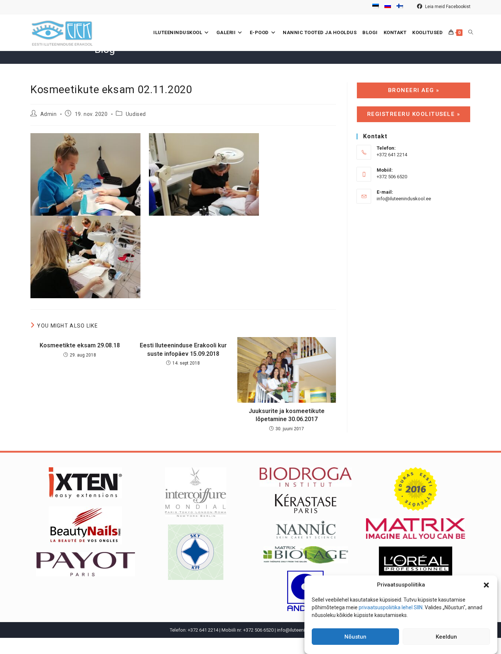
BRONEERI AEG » (413, 90)
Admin (48, 114)
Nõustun (355, 636)
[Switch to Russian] (387, 7)
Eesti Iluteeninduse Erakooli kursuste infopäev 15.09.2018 (183, 349)
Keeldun (446, 636)
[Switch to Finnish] (399, 7)
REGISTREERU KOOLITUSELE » (413, 114)
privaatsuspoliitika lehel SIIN (391, 607)
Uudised (136, 114)
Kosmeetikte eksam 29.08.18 (80, 345)
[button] (486, 585)
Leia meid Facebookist (447, 6)
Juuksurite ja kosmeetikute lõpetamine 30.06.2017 (287, 415)
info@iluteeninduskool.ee (404, 198)
